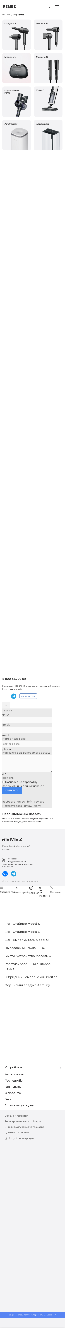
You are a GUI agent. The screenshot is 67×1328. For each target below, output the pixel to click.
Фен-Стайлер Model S (22, 923)
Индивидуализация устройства (24, 1126)
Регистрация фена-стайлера (23, 1121)
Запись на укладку (19, 1105)
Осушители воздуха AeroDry (27, 985)
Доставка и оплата (17, 1132)
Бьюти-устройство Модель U (28, 956)
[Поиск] (48, 6)
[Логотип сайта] (9, 5)
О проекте (13, 1093)
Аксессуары (14, 1074)
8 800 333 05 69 (14, 678)
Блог (8, 1099)
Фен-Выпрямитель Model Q (27, 939)
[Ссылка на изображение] (16, 34)
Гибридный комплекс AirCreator (31, 977)
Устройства (14, 1067)
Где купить (13, 1086)
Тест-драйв (14, 1080)
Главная (6, 14)
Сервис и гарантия (16, 1115)
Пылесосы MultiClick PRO (25, 948)
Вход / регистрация (21, 1138)
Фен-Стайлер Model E (22, 931)
